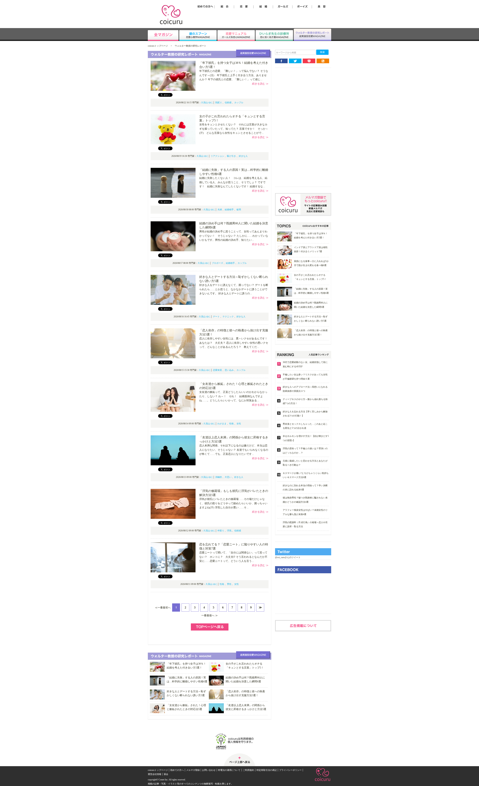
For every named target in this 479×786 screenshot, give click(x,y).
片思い (228, 477)
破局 (239, 209)
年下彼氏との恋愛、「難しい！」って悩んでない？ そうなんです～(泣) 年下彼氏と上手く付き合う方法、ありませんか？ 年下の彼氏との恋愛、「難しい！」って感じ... (233, 75)
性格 (231, 423)
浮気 (229, 530)
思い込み (229, 370)
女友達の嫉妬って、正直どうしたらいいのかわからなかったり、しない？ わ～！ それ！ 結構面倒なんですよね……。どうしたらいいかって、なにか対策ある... (233, 396)
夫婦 (219, 209)
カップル (238, 102)
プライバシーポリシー (290, 770)
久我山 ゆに (207, 102)
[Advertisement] (303, 130)
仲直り (220, 530)
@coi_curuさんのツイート (287, 557)
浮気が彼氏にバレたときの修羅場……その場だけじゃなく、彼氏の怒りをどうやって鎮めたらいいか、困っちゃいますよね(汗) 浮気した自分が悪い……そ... (233, 503)
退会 (166, 774)
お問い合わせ (209, 770)
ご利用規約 (248, 770)
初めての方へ (177, 770)
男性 (229, 584)
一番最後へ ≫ (209, 615)
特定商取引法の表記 (267, 770)
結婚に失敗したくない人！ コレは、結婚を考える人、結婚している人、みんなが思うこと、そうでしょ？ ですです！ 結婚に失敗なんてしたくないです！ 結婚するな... (233, 182)
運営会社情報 (154, 774)
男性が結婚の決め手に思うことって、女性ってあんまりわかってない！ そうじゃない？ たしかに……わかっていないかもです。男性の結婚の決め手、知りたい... (233, 235)
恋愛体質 (217, 370)
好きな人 (243, 156)
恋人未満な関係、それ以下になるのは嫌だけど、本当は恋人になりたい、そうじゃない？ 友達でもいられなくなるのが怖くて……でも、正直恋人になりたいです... (233, 449)
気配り (218, 102)
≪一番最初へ (163, 607)
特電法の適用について (229, 770)
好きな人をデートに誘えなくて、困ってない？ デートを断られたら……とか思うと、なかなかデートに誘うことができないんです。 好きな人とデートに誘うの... (233, 289)
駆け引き (231, 156)
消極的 (218, 477)
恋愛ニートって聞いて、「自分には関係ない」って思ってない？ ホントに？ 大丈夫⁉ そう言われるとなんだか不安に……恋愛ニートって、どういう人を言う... (233, 556)
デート (216, 316)
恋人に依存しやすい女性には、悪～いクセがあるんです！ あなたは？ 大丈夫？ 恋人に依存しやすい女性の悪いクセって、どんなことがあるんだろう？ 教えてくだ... (234, 342)
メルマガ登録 (193, 770)
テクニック (228, 316)
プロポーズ (217, 263)
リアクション (217, 156)
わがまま (221, 423)
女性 (239, 423)
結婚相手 (229, 209)
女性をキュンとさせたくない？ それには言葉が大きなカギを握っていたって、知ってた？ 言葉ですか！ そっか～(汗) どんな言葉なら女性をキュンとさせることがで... (233, 128)
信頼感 (228, 102)
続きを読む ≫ (260, 83)
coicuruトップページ (158, 46)
